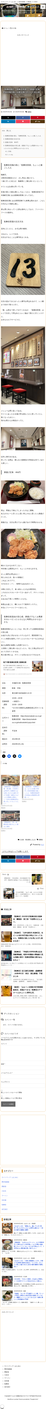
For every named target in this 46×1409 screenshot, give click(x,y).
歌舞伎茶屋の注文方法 (11, 139)
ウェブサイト (5, 1082)
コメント (4, 1043)
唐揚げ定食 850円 (10, 142)
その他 (14, 28)
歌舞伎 (29, 112)
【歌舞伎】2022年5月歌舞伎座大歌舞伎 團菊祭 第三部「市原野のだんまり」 (27, 919)
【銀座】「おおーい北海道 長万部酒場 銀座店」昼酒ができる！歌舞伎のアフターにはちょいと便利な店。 (28, 989)
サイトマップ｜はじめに (9, 2)
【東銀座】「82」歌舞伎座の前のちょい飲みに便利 (11, 824)
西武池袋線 (22, 2)
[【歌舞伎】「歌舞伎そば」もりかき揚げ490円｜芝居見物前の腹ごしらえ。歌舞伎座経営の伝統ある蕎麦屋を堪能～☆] (31, 780)
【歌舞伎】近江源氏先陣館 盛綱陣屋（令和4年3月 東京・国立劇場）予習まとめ (27, 973)
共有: (8, 151)
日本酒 (4, 1200)
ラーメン (5, 1195)
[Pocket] (23, 121)
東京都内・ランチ (30, 839)
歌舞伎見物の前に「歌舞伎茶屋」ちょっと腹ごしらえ (22, 136)
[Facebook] (23, 117)
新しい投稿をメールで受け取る (11, 1098)
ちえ (42, 844)
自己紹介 (5, 1209)
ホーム (6, 28)
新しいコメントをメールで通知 (11, 1092)
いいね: (9, 154)
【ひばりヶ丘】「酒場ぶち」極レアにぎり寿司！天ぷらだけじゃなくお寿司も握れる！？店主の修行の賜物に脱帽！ (28, 1228)
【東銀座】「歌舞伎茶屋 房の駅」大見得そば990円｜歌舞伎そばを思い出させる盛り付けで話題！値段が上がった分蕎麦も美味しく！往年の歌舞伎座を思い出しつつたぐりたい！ (11, 795)
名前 (3, 1064)
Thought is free (34, 1399)
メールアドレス (6, 1073)
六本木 (35, 2)
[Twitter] (8, 117)
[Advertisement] (23, 60)
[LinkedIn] (8, 121)
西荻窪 (29, 2)
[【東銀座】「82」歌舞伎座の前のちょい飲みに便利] (10, 816)
